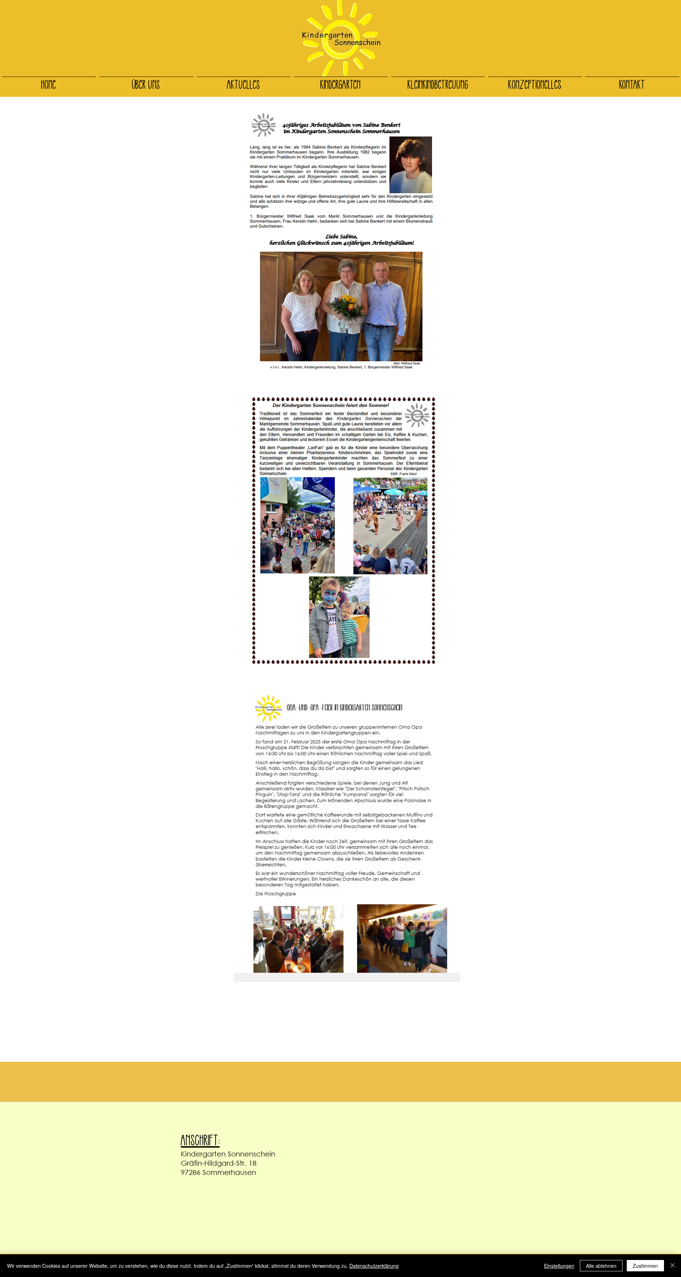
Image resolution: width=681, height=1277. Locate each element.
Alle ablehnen (601, 1265)
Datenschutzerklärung (374, 1265)
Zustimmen (645, 1265)
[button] (146, 80)
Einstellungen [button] (559, 1265)
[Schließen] (672, 1265)
